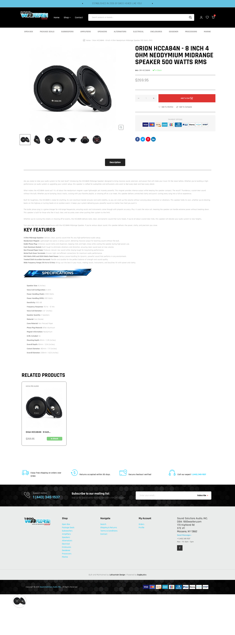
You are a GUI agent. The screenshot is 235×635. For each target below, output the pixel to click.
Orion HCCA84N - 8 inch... (38, 432)
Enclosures (156, 32)
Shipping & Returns (108, 527)
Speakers (102, 32)
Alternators (120, 32)
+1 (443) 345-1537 (183, 538)
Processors (191, 32)
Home (88, 40)
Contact (103, 534)
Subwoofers (67, 32)
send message (184, 535)
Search (103, 524)
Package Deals (47, 32)
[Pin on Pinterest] (148, 139)
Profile (141, 527)
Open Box (28, 32)
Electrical (138, 32)
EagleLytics (141, 574)
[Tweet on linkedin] (153, 139)
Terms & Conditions (109, 530)
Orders (141, 524)
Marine (207, 32)
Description (115, 162)
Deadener (173, 32)
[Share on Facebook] (137, 139)
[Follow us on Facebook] (180, 548)
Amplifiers (85, 32)
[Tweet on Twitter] (142, 139)
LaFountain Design (117, 574)
